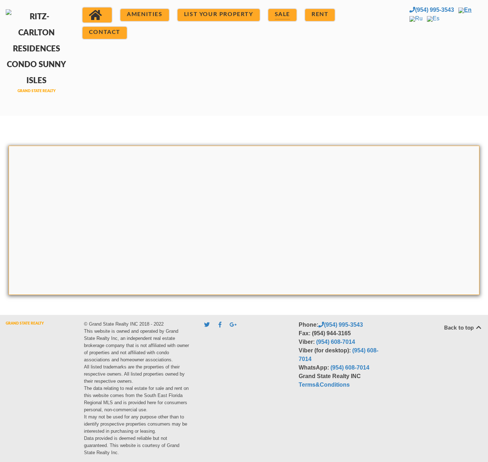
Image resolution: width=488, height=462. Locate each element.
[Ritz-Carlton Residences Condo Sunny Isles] (37, 56)
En (468, 10)
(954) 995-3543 (434, 10)
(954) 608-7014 (335, 342)
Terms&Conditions (324, 385)
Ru (419, 18)
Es (436, 18)
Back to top (459, 328)
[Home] (97, 15)
